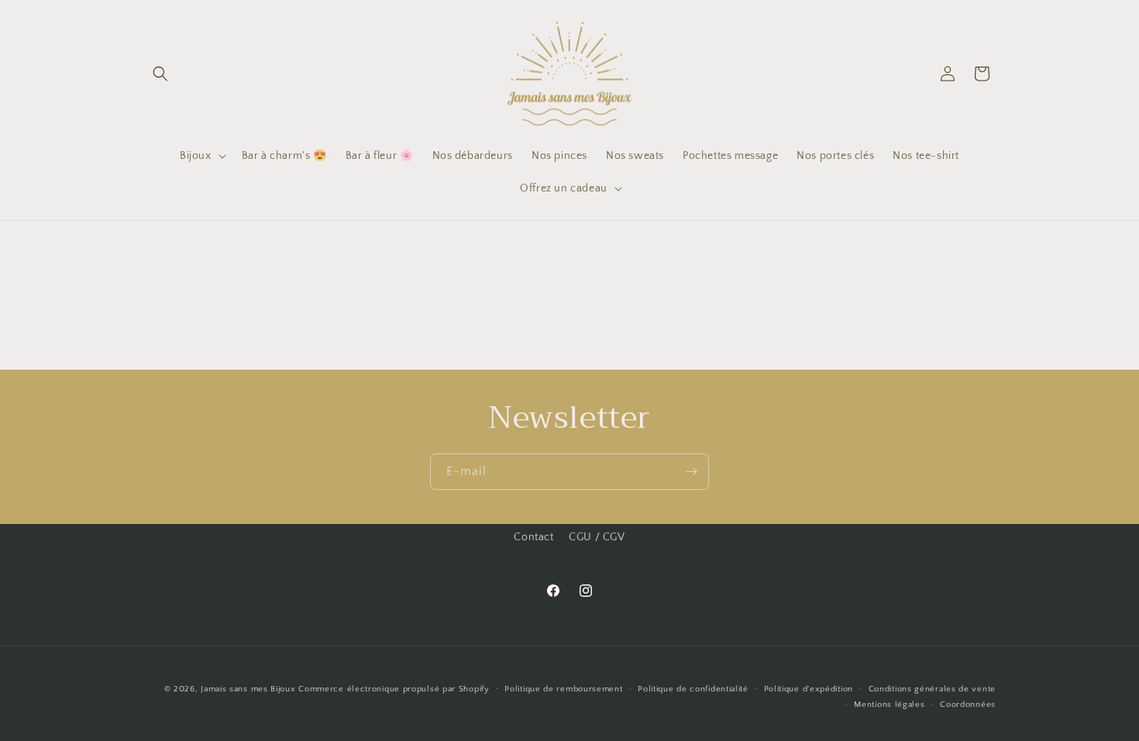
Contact (533, 537)
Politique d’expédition (808, 689)
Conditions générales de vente (932, 689)
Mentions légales (889, 704)
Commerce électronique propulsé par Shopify (393, 689)
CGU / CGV (597, 537)
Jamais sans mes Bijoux (248, 689)
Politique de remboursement (563, 689)
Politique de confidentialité (693, 689)
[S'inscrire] (691, 471)
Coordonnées (968, 704)
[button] (160, 74)
